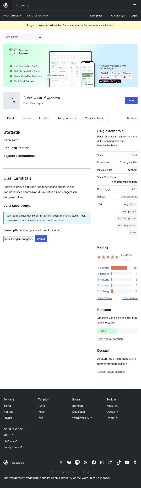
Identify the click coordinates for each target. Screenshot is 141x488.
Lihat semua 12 (129, 196)
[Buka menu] (135, 5)
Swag (112, 418)
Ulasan (26, 118)
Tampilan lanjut (94, 118)
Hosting (8, 411)
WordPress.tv (82, 418)
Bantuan (132, 118)
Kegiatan (112, 405)
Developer (78, 411)
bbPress (10, 441)
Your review (104, 298)
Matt (8, 435)
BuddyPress (12, 447)
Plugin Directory (12, 15)
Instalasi (44, 118)
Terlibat (111, 399)
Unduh (131, 100)
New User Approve (41, 97)
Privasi (7, 418)
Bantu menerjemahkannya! (99, 25)
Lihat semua (130, 298)
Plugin (41, 411)
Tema (41, 405)
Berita (7, 405)
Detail (10, 118)
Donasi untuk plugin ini (111, 371)
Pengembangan (67, 118)
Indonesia (18, 462)
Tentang (8, 399)
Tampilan (43, 399)
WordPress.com (15, 429)
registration (130, 204)
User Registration (127, 225)
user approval (129, 211)
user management (127, 218)
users (133, 232)
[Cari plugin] (39, 36)
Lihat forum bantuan (110, 339)
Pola (41, 418)
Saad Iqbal (37, 103)
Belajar (76, 399)
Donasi (113, 411)
